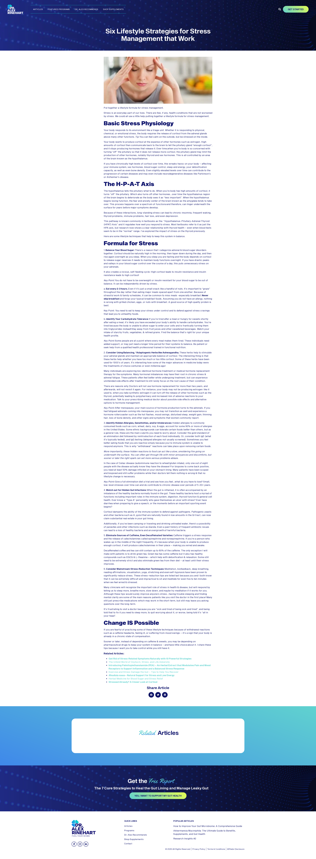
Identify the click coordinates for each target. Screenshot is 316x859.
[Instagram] (80, 844)
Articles (38, 9)
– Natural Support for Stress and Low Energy (141, 675)
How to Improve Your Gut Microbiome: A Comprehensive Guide (207, 826)
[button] (280, 9)
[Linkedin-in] (85, 844)
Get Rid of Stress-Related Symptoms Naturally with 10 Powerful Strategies (150, 658)
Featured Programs (59, 9)
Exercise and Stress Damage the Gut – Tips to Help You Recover (143, 672)
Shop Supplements (113, 9)
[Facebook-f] (74, 844)
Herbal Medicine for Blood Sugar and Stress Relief (136, 678)
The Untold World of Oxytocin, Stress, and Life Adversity (139, 662)
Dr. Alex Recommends (86, 9)
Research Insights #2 (184, 838)
